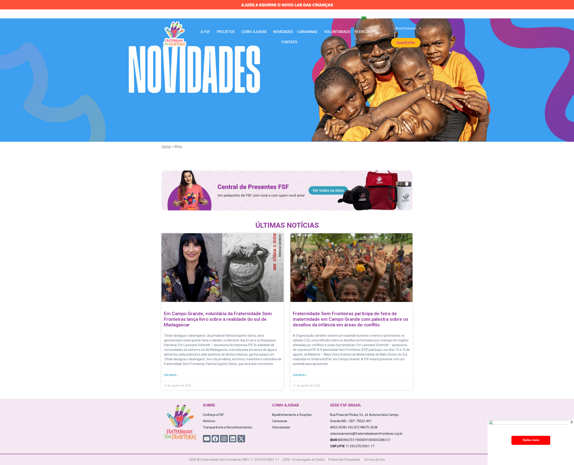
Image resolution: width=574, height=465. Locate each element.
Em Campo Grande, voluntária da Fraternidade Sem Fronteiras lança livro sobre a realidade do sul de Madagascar (218, 319)
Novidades (283, 32)
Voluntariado (337, 32)
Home (166, 146)
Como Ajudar (254, 32)
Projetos (226, 32)
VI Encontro (366, 32)
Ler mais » (171, 375)
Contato (289, 42)
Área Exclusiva (406, 28)
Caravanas (307, 32)
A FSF (205, 32)
